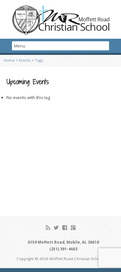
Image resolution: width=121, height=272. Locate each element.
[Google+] (73, 227)
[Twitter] (56, 227)
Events (25, 60)
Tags (39, 60)
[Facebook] (64, 227)
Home (9, 60)
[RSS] (47, 227)
